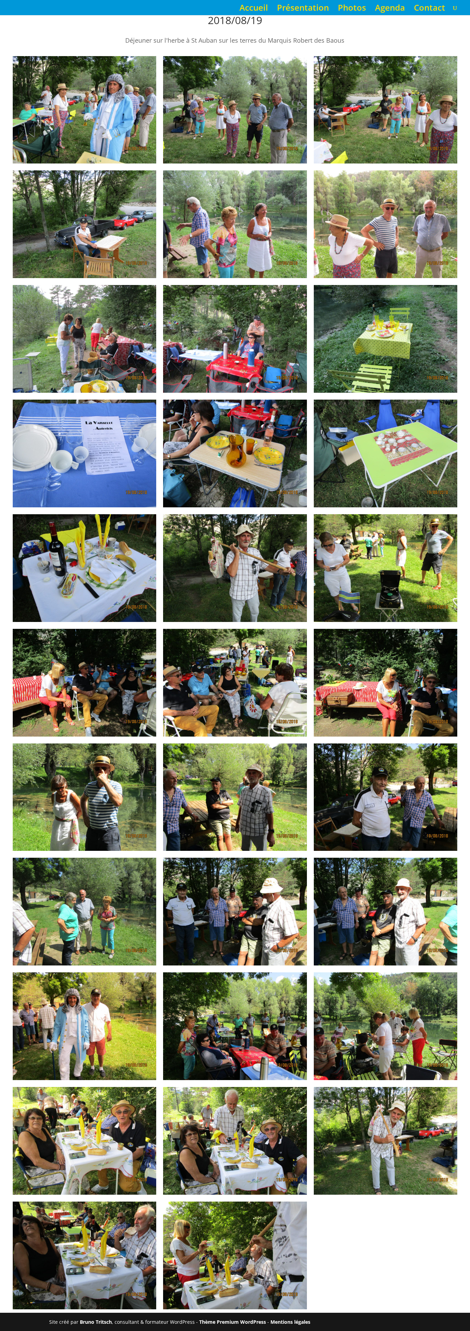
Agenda (390, 9)
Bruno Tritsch (96, 1322)
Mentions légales (290, 1322)
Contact (429, 9)
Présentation (303, 9)
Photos (352, 9)
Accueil (253, 9)
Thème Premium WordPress (232, 1322)
